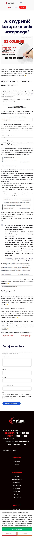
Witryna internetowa (7, 385)
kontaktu (4, 329)
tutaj (32, 93)
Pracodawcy (17, 485)
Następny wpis (27, 336)
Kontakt (15, 7)
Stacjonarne (17, 497)
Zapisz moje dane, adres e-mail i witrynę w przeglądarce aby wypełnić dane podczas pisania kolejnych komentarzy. (17, 396)
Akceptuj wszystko (17, 529)
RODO (17, 464)
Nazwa (4, 369)
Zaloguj (23, 7)
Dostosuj (8, 533)
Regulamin (17, 461)
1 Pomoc (17, 494)
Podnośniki (16, 509)
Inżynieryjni (16, 488)
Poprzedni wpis (7, 336)
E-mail (4, 377)
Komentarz (5, 357)
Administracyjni (17, 480)
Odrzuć (25, 533)
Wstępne (17, 477)
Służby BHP (17, 491)
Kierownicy (16, 482)
